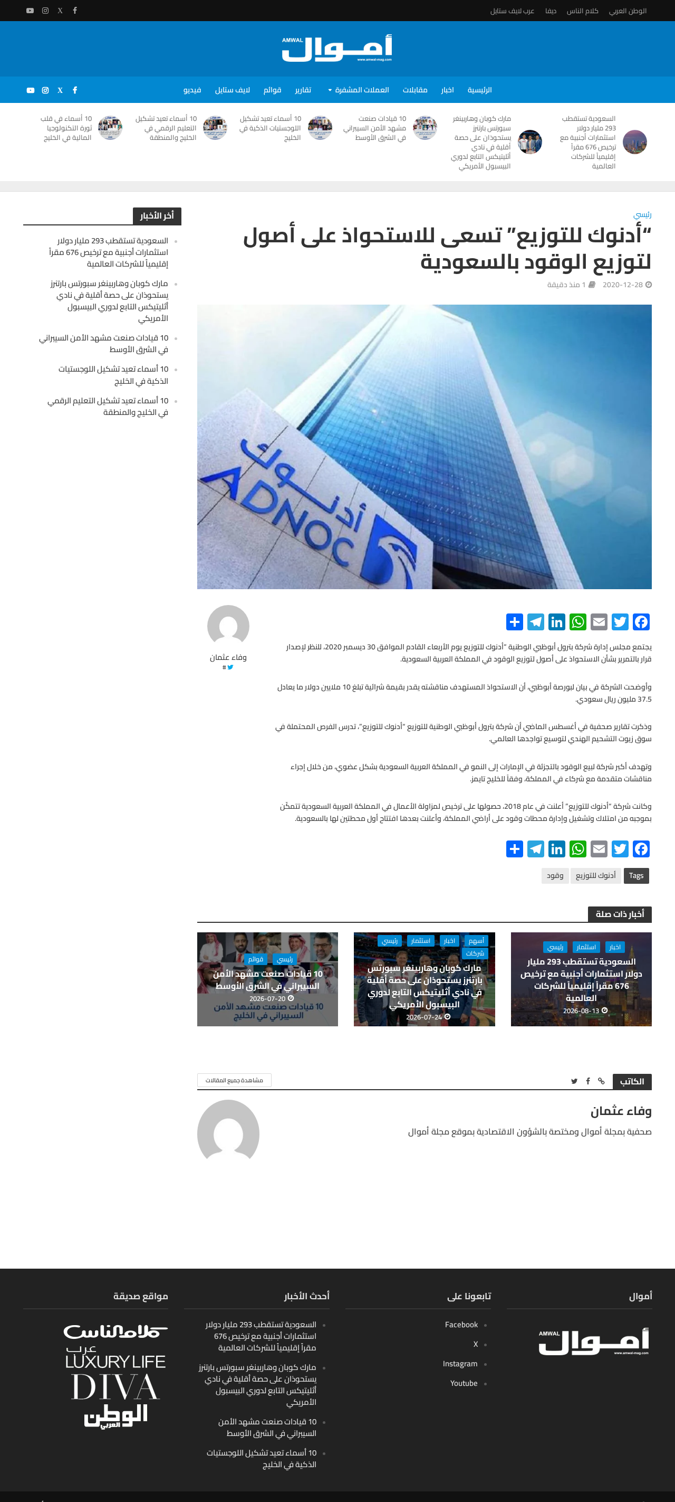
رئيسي (642, 215)
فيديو (192, 90)
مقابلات (415, 90)
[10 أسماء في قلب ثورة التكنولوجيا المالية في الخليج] (112, 128)
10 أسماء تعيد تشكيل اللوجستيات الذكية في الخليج (270, 128)
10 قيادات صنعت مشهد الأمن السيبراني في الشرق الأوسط (374, 128)
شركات (475, 953)
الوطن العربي (628, 10)
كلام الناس (583, 10)
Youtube (464, 1383)
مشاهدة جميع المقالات (234, 1080)
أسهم (476, 941)
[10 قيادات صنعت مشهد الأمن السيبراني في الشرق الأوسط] (427, 128)
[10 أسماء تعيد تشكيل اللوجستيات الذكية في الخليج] (322, 128)
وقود (555, 875)
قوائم (273, 90)
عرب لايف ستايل (512, 10)
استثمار (586, 947)
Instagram (460, 1363)
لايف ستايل (232, 90)
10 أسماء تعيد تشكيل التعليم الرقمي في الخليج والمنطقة (166, 128)
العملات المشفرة (362, 90)
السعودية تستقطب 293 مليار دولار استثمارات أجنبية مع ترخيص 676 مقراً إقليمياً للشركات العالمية (588, 142)
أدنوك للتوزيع (596, 875)
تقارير (303, 90)
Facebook (461, 1324)
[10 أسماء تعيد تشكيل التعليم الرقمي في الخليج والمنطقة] (217, 128)
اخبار (447, 90)
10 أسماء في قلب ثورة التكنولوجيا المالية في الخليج (66, 128)
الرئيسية (480, 90)
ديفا (550, 10)
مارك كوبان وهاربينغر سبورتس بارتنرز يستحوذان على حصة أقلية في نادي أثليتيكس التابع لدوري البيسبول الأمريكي (481, 142)
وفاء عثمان (228, 658)
